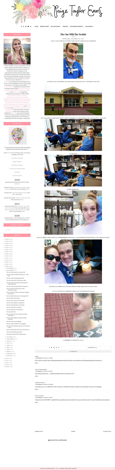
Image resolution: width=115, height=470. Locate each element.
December (10, 268)
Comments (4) (92, 347)
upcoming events (76, 26)
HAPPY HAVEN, (12, 95)
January (10, 355)
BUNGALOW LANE (9, 101)
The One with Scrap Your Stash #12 (15, 272)
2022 (7, 247)
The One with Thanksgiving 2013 (15, 278)
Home (73, 431)
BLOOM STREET (14, 102)
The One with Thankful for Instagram (16, 323)
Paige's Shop (44, 26)
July (8, 343)
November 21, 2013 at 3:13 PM (44, 397)
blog (36, 26)
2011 (7, 360)
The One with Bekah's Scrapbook (15, 302)
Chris (36, 356)
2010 (7, 362)
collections (55, 26)
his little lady (39, 395)
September (11, 339)
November (10, 270)
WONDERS (18, 101)
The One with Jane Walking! (13, 321)
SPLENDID (27, 99)
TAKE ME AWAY (19, 106)
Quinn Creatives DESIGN (68, 468)
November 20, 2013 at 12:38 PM (44, 384)
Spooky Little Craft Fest (23, 198)
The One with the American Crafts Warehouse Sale (15, 289)
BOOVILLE (21, 88)
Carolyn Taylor (40, 382)
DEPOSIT (17, 184)
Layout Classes (17, 161)
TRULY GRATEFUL (24, 102)
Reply (36, 363)
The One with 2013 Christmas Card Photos (17, 329)
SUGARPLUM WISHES (21, 97)
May (8, 347)
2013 (7, 266)
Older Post (107, 431)
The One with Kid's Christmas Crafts (16, 280)
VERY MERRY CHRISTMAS (18, 90)
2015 (7, 262)
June (8, 345)
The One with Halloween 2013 (14, 332)
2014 (7, 264)
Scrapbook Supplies (17, 158)
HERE (27, 189)
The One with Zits (11, 311)
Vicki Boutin (12, 209)
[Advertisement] (17, 397)
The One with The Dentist (13, 298)
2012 (7, 358)
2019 (7, 254)
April (9, 349)
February (10, 353)
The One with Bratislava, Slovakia (15, 305)
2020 (7, 251)
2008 (7, 366)
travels (65, 26)
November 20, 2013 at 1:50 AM (44, 358)
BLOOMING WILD (8, 99)
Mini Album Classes (17, 165)
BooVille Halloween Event (20, 192)
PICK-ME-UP (20, 104)
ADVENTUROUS (10, 97)
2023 (7, 245)
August (9, 341)
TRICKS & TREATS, (21, 95)
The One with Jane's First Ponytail (15, 300)
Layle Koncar (21, 209)
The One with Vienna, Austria (13, 307)
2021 (7, 249)
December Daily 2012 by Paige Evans (16, 334)
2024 (7, 243)
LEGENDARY (16, 92)
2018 (7, 256)
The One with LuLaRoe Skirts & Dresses (17, 286)
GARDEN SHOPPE (19, 99)
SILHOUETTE (8, 111)
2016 (7, 260)
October (10, 337)
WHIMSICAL (13, 104)
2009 (7, 364)
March (9, 351)
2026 (7, 239)
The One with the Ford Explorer (14, 309)
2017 (7, 258)
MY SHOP (13, 113)
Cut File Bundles (17, 175)
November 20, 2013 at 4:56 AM (44, 371)
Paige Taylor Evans (47, 468)
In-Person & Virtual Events (17, 168)
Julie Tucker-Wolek (41, 369)
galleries (88, 26)
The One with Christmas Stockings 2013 (17, 296)
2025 (7, 241)
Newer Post (39, 431)
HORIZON (6, 104)
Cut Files (17, 172)
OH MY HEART (11, 106)
